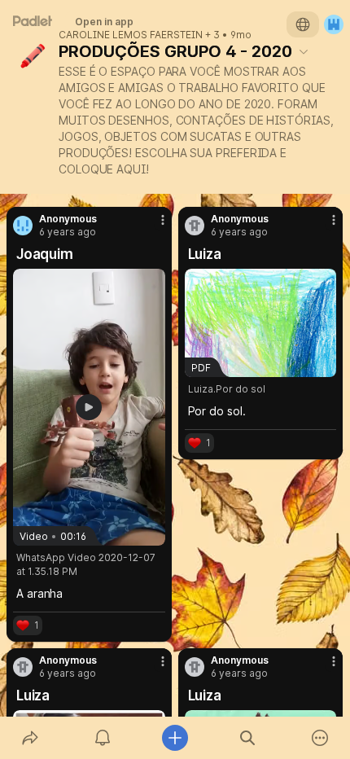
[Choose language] (303, 24)
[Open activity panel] (102, 738)
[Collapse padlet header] (303, 51)
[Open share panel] (29, 738)
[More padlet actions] (320, 738)
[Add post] (174, 738)
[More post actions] (152, 226)
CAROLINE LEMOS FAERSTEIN (131, 35)
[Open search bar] (247, 738)
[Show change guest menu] (333, 24)
